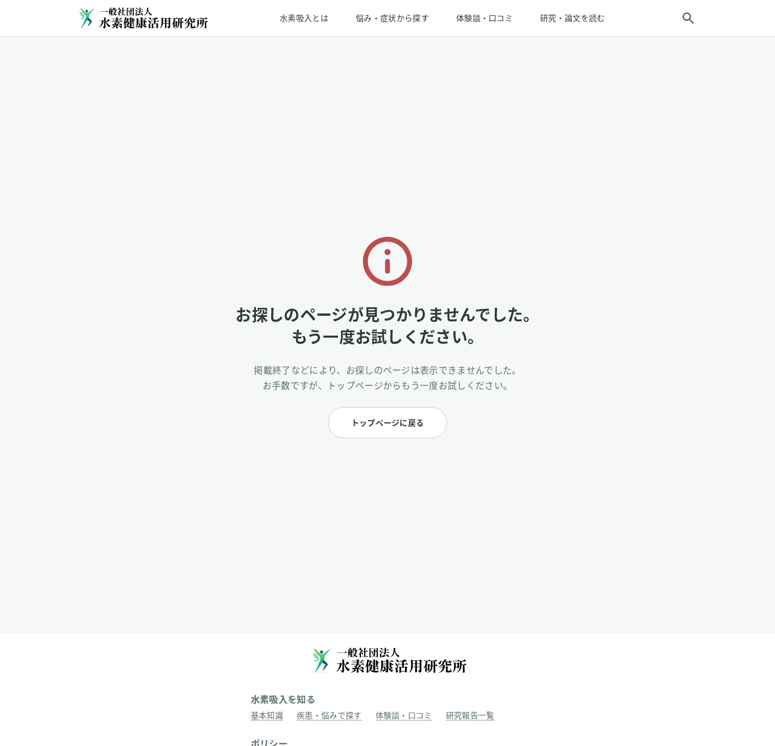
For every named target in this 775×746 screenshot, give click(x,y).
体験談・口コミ (484, 18)
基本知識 (267, 715)
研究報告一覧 (470, 715)
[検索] (688, 18)
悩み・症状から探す (392, 18)
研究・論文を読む (572, 18)
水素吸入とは (304, 18)
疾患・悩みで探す (329, 715)
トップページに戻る (387, 422)
